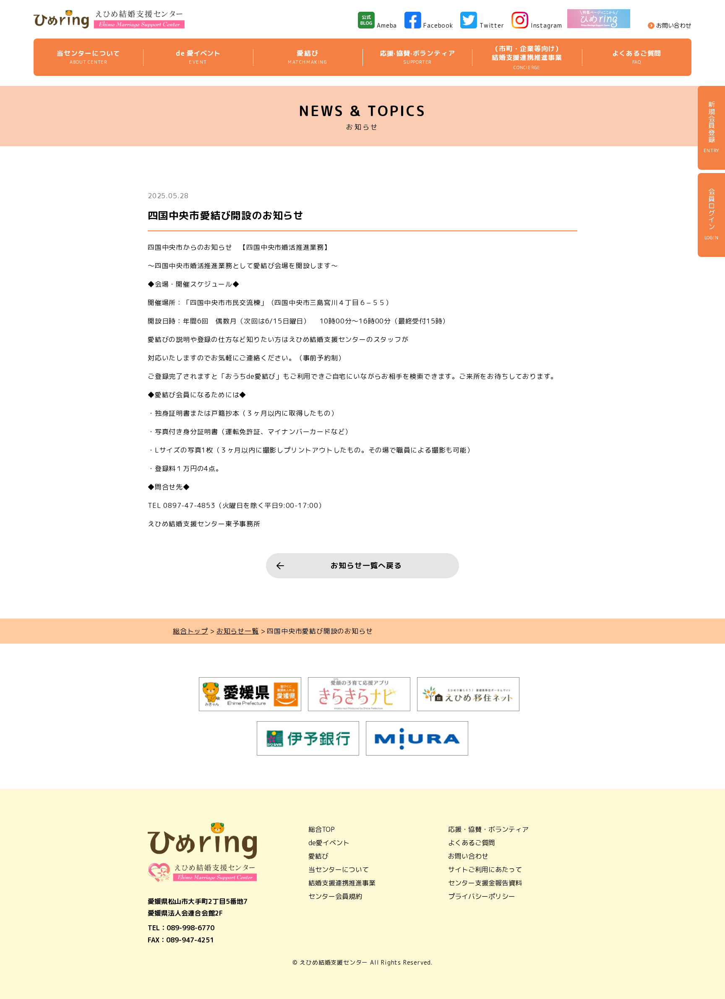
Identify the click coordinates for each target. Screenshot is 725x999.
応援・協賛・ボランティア (488, 829)
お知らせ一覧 (237, 631)
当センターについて (338, 869)
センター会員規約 (335, 896)
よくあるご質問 (471, 842)
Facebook (438, 25)
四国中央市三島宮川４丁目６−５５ (330, 302)
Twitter (492, 25)
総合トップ (190, 631)
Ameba (387, 25)
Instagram (546, 25)
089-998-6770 (190, 927)
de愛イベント (328, 842)
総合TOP (321, 829)
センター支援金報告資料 (485, 883)
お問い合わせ (673, 25)
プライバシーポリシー (481, 896)
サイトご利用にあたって (485, 869)
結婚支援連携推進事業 (342, 883)
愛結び (318, 856)
